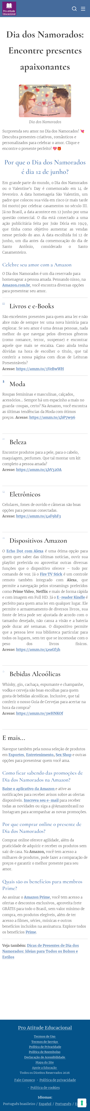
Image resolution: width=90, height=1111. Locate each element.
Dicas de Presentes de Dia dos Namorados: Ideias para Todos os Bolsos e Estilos (40, 951)
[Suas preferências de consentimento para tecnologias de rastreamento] (82, 1103)
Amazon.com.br (16, 285)
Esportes (16, 755)
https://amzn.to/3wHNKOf (39, 713)
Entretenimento (40, 755)
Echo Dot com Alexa (25, 551)
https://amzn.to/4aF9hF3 (38, 516)
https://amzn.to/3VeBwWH (40, 369)
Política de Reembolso (44, 1052)
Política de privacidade (57, 1080)
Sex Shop (64, 755)
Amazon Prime (37, 897)
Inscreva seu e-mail (41, 800)
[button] (73, 8)
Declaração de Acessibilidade (45, 1057)
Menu (83, 8)
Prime (31, 932)
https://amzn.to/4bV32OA (39, 470)
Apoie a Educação (44, 1067)
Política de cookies (45, 1088)
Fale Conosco (24, 1080)
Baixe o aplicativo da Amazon (28, 789)
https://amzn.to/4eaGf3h (38, 649)
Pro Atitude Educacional (45, 1028)
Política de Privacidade (45, 1047)
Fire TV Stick (51, 574)
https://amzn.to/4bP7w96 (52, 417)
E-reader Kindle (71, 597)
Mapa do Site (45, 1062)
